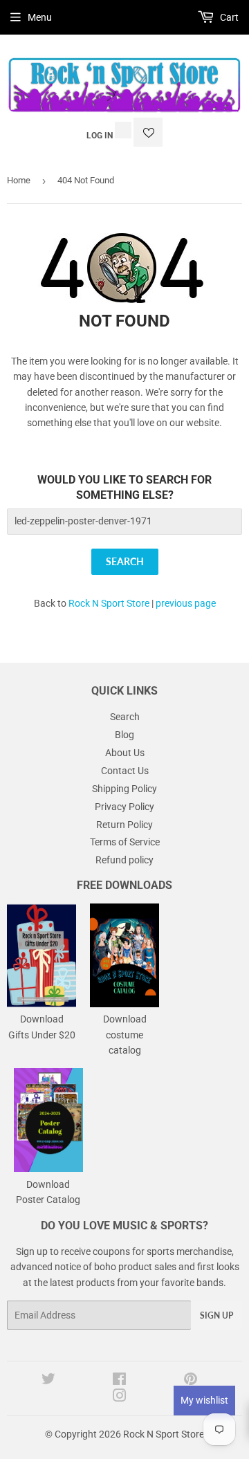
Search (125, 716)
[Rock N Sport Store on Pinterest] (190, 1380)
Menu (40, 17)
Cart (228, 17)
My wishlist (204, 1400)
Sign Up (216, 1315)
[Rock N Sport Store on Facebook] (119, 1380)
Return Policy (124, 824)
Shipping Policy (124, 788)
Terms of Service (125, 841)
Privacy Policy (124, 806)
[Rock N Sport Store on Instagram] (120, 1397)
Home (18, 180)
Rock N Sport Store (108, 603)
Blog (124, 734)
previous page (186, 603)
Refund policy (124, 859)
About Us (125, 752)
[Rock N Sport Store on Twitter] (48, 1380)
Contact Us (125, 770)
